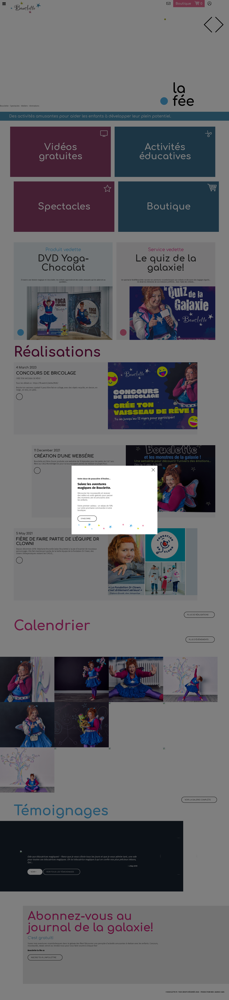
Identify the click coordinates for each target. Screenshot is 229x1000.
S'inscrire (86, 519)
